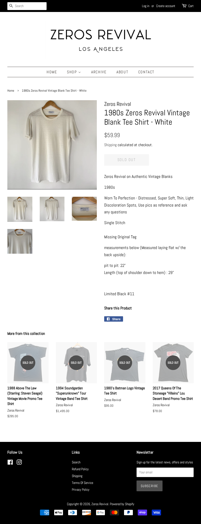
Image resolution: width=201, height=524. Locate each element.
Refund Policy (80, 469)
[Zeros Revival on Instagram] (19, 463)
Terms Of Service (82, 482)
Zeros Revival (99, 504)
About (122, 72)
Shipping (110, 144)
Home (52, 72)
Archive (98, 72)
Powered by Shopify (122, 504)
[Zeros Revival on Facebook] (10, 463)
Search (76, 462)
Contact (146, 72)
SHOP (72, 72)
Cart (191, 6)
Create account (165, 6)
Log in (145, 6)
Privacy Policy (80, 489)
